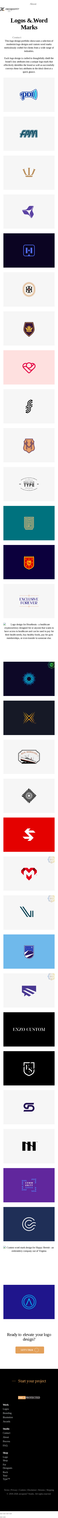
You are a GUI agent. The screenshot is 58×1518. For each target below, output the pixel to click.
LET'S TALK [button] (27, 1350)
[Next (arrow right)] (4, 1517)
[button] (9, 10)
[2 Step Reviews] (29, 990)
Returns (41, 1490)
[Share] (4, 1513)
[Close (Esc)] (1, 1513)
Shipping (50, 1490)
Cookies (22, 1490)
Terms (6, 1490)
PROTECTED (33, 1397)
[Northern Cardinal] (29, 562)
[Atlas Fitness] (29, 1302)
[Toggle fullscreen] (7, 1513)
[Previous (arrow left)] (1, 1517)
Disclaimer (32, 1490)
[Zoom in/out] (10, 1513)
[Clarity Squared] (29, 1224)
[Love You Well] (29, 367)
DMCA (22, 1397)
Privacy (14, 1490)
